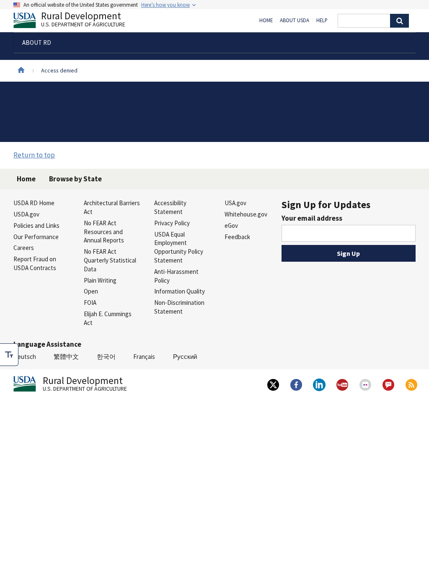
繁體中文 (66, 357)
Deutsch (24, 357)
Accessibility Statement (170, 207)
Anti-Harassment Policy (176, 276)
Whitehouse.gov (246, 214)
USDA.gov (26, 214)
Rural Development (83, 20)
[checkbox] (9, 354)
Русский (185, 357)
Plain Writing (100, 280)
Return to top (34, 155)
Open (91, 291)
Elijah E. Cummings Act (108, 318)
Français (144, 357)
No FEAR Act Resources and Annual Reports (104, 232)
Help (322, 20)
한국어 (106, 357)
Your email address (312, 218)
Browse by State (75, 178)
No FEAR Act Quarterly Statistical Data (110, 260)
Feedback (237, 237)
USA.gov (235, 203)
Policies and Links (36, 225)
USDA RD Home (33, 203)
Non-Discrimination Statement (179, 307)
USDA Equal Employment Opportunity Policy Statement (178, 247)
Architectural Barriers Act (112, 207)
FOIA (90, 303)
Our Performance (36, 237)
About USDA (294, 20)
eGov (231, 225)
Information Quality (179, 291)
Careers (23, 248)
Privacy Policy (172, 223)
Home (266, 20)
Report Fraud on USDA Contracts (34, 263)
